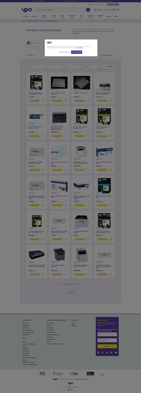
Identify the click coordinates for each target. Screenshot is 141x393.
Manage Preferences (64, 52)
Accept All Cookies (76, 52)
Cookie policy (80, 47)
